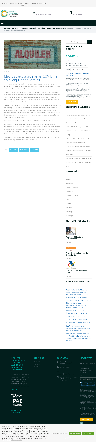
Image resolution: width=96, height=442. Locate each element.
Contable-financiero (72, 188)
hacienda (72, 313)
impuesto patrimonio (80, 316)
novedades (70, 328)
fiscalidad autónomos (83, 308)
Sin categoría (70, 212)
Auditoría (69, 179)
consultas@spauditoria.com (66, 374)
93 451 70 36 (77, 14)
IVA (68, 326)
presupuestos (71, 331)
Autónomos (69, 183)
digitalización (77, 303)
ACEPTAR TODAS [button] (88, 433)
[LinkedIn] (81, 423)
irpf (77, 322)
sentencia (75, 338)
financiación (71, 308)
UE (90, 338)
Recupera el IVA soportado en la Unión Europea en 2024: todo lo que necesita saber (79, 162)
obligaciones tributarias (82, 328)
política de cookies (16, 440)
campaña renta (70, 300)
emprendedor (71, 305)
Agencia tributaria (76, 289)
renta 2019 (68, 338)
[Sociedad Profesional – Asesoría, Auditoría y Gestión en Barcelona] (11, 13)
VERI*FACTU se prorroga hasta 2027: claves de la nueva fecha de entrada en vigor (78, 131)
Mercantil (69, 208)
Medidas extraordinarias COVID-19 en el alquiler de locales (31, 78)
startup (81, 338)
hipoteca (82, 313)
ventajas (69, 340)
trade (86, 338)
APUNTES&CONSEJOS (73, 295)
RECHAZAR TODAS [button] (75, 433)
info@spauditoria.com (43, 14)
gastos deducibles (78, 310)
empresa (79, 305)
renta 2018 (86, 336)
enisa (85, 305)
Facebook (24, 150)
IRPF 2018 (82, 322)
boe (85, 297)
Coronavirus (70, 192)
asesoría (69, 297)
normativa (74, 326)
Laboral (68, 204)
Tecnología (69, 216)
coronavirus (79, 300)
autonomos (78, 297)
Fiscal (67, 200)
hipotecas (70, 316)
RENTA (78, 335)
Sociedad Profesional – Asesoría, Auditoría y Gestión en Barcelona (18, 364)
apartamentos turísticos (76, 292)
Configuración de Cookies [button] (60, 433)
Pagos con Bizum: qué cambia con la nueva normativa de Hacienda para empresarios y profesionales (78, 119)
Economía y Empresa (72, 196)
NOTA (81, 326)
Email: (68, 69)
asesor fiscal (86, 295)
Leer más (68, 242)
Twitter (13, 150)
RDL (77, 333)
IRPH (88, 322)
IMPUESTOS (72, 319)
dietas (70, 303)
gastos (68, 310)
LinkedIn (35, 150)
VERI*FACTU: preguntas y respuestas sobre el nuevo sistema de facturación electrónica (78, 150)
